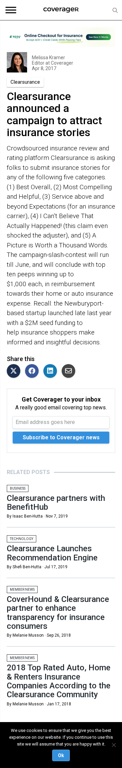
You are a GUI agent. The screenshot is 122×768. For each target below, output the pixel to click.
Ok (61, 755)
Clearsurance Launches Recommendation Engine (52, 553)
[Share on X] (15, 371)
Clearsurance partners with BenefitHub (56, 502)
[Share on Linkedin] (51, 371)
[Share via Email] (70, 371)
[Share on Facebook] (33, 371)
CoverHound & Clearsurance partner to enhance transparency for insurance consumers (58, 612)
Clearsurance (25, 82)
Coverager (61, 63)
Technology (21, 539)
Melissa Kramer (48, 57)
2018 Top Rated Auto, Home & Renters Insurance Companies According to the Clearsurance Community (58, 681)
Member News (22, 589)
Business (17, 488)
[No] (113, 744)
